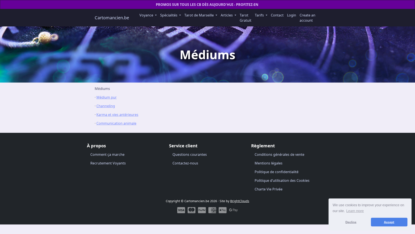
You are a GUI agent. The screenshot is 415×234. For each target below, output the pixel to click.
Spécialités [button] (169, 15)
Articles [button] (227, 15)
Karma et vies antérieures (117, 114)
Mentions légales (269, 163)
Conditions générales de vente (279, 154)
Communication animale (116, 123)
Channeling (105, 106)
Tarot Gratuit (245, 18)
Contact (277, 15)
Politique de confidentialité (276, 171)
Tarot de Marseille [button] (199, 15)
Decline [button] (350, 222)
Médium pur (106, 97)
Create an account (307, 18)
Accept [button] (389, 222)
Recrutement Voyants (108, 163)
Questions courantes (189, 154)
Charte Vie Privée (269, 189)
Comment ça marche (107, 154)
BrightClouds (239, 201)
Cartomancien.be (112, 18)
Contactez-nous (185, 163)
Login (291, 15)
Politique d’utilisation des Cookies (282, 180)
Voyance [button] (146, 15)
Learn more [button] (355, 211)
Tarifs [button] (260, 15)
